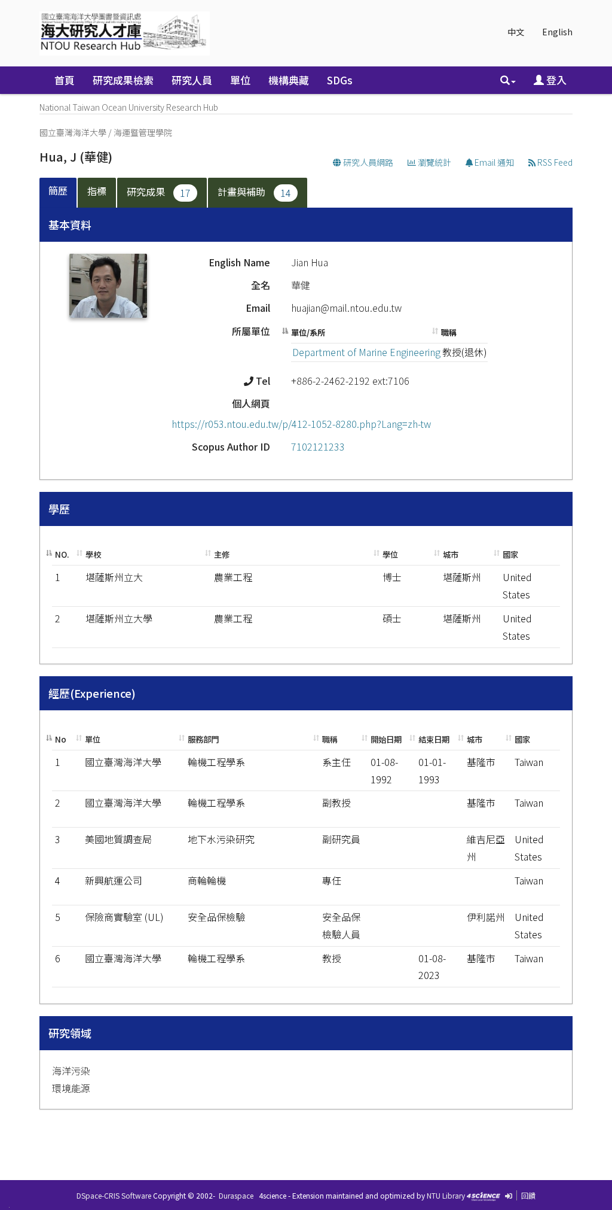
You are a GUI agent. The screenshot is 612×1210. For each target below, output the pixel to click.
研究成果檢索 (123, 79)
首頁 (64, 79)
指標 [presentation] (96, 191)
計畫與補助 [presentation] (254, 192)
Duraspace (236, 1195)
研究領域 (69, 1033)
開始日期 (386, 739)
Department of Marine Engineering (366, 352)
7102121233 (318, 446)
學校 (93, 554)
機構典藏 (288, 79)
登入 (555, 79)
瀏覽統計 (433, 162)
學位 (390, 554)
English (557, 32)
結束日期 (433, 739)
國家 (510, 554)
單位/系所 (308, 332)
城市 (450, 554)
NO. (62, 554)
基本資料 (69, 224)
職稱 (449, 332)
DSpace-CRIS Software (113, 1195)
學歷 (59, 508)
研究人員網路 (367, 162)
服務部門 (203, 739)
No (60, 739)
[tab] (58, 193)
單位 (240, 79)
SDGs (340, 79)
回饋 (528, 1195)
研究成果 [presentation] (159, 192)
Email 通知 (493, 162)
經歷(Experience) (92, 693)
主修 (222, 554)
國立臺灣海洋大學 (72, 132)
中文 (515, 32)
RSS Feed (554, 162)
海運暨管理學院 (143, 132)
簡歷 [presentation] (58, 190)
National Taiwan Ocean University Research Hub (128, 107)
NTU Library (446, 1195)
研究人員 (192, 79)
